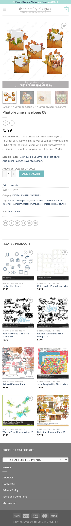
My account (9, 502)
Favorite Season (33, 160)
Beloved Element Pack (13, 384)
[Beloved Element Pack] (18, 363)
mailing (18, 203)
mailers (10, 203)
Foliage (19, 160)
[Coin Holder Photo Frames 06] (53, 264)
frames (40, 200)
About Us (7, 477)
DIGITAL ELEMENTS (23, 107)
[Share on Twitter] (17, 223)
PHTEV (54, 203)
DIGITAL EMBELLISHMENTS (51, 107)
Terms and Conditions (14, 496)
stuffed (62, 203)
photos (47, 203)
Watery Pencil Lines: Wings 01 (17, 432)
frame (33, 200)
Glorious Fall (27, 156)
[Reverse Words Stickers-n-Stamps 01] (18, 312)
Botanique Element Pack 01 (51, 432)
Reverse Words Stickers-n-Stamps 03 (50, 335)
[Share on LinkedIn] (35, 223)
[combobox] (35, 459)
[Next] (63, 55)
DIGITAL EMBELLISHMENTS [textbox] (33, 459)
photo (40, 203)
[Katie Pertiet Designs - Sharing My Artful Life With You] (35, 9)
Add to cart (31, 173)
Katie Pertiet (51, 200)
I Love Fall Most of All (47, 156)
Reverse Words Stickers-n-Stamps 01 (16, 335)
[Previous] (8, 55)
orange (33, 203)
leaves (61, 200)
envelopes (21, 200)
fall (28, 200)
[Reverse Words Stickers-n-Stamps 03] (53, 312)
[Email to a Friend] (23, 223)
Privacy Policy (10, 490)
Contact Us (8, 483)
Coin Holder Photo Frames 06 (52, 286)
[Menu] (4, 10)
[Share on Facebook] (11, 223)
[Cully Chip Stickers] (18, 264)
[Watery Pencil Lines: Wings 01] (18, 410)
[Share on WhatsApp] (5, 223)
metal (26, 203)
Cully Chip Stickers (12, 286)
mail (4, 203)
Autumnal (8, 160)
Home (6, 107)
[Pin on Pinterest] (29, 223)
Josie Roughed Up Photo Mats (52, 384)
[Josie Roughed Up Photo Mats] (53, 363)
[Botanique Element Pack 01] (53, 410)
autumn (11, 200)
